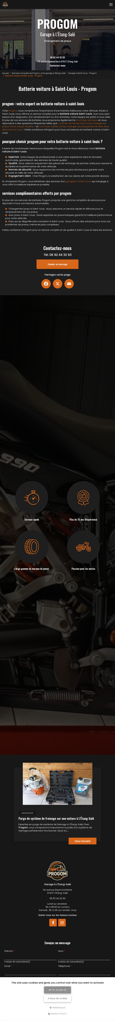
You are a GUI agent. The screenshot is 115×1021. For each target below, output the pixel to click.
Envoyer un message (57, 264)
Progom (13, 110)
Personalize (58, 1007)
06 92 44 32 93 (57, 57)
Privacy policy (58, 1013)
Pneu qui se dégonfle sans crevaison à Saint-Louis (36, 221)
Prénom (8, 951)
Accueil (5, 73)
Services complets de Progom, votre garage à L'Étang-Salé (38, 73)
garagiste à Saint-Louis (78, 181)
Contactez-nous (57, 65)
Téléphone (64, 966)
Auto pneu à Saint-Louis (22, 215)
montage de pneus (87, 120)
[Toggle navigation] (111, 4)
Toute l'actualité (82, 841)
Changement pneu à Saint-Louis (27, 208)
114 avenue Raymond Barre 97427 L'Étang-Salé (57, 61)
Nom (60, 951)
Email (7, 966)
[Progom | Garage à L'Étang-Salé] (5, 5)
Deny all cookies (58, 998)
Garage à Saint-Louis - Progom (82, 73)
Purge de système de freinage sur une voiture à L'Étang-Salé (56, 818)
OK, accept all (58, 989)
